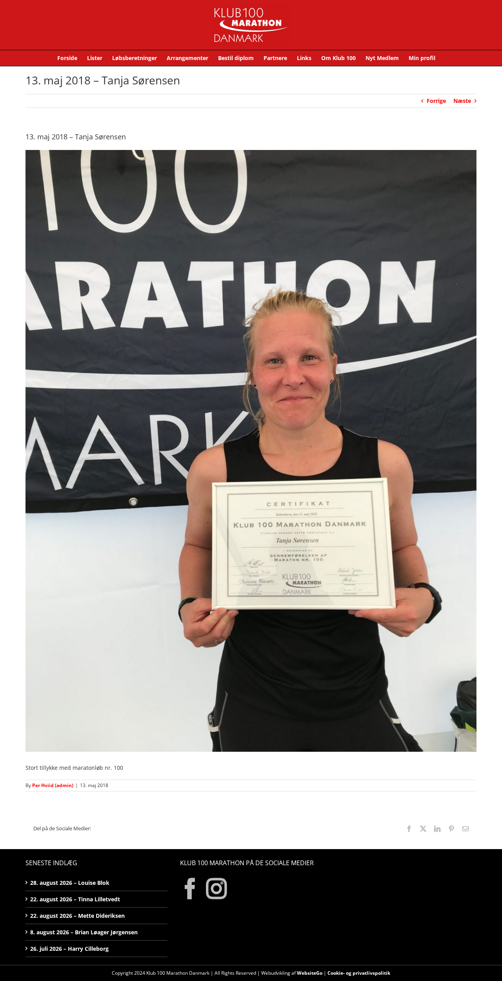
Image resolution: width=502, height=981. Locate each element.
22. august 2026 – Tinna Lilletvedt (75, 899)
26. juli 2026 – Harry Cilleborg (69, 948)
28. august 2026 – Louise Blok (69, 882)
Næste (462, 100)
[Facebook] (190, 889)
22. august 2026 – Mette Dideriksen (77, 915)
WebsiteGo (309, 973)
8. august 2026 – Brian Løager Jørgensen (84, 932)
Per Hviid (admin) (52, 785)
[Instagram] (216, 889)
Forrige (436, 100)
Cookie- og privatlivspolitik (358, 973)
